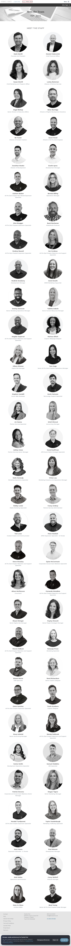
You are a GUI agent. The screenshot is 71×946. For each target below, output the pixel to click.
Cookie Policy (29, 941)
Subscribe (51, 919)
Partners (5, 930)
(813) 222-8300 (51, 914)
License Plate (7, 925)
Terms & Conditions (8, 923)
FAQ (4, 916)
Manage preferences (43, 940)
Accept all (64, 940)
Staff (32, 16)
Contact (5, 914)
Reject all (55, 940)
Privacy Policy (7, 921)
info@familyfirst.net (52, 915)
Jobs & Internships (8, 918)
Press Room (6, 928)
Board (38, 16)
